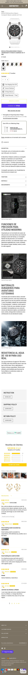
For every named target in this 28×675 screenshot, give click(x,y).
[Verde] (16, 64)
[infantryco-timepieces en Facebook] (2, 649)
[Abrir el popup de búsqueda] (22, 6)
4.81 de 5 (18, 448)
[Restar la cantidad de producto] (2, 79)
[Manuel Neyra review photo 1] (5, 541)
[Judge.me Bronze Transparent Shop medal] (17, 487)
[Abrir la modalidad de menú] (2, 6)
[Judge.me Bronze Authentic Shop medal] (9, 487)
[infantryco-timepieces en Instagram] (5, 649)
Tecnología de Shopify (6, 665)
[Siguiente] (25, 2)
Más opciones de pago (14, 110)
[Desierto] (7, 64)
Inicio (2, 11)
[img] (5, 500)
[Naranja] (21, 64)
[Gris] (12, 64)
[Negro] (3, 64)
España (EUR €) (12, 658)
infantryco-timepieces (14, 660)
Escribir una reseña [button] (14, 464)
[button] (5, 73)
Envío (2, 137)
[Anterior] (2, 2)
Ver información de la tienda (10, 118)
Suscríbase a (23, 643)
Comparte (6, 142)
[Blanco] (3, 69)
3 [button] (14, 603)
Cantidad (3, 76)
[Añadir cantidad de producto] (7, 79)
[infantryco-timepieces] (14, 6)
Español (3, 658)
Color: (4, 61)
